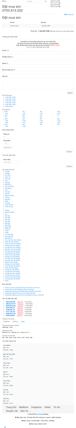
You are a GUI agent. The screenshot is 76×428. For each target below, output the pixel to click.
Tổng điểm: (6, 140)
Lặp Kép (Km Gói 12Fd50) (13, 247)
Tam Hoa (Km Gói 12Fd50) (13, 240)
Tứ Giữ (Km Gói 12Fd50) (12, 275)
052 (6, 124)
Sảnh (6, 201)
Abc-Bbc (7, 216)
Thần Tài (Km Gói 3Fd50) (12, 266)
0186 (6, 126)
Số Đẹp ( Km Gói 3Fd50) (12, 264)
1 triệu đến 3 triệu (10, 103)
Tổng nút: (6, 134)
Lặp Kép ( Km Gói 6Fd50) (12, 260)
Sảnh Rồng (8, 238)
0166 (6, 122)
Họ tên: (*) (5, 50)
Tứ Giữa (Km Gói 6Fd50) (12, 271)
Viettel (23, 321)
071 (58, 115)
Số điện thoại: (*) (7, 57)
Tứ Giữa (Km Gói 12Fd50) (12, 273)
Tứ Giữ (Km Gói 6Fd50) (12, 269)
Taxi (6, 190)
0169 (58, 122)
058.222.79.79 (10, 304)
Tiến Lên (7, 179)
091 (24, 111)
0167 (24, 122)
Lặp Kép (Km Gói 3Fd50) (12, 253)
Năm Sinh (8, 184)
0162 (6, 121)
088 (6, 111)
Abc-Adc (7, 219)
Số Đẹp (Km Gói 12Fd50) (12, 245)
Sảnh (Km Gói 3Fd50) (11, 262)
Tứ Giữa (7, 203)
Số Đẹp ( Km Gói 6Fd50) (12, 257)
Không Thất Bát (9, 212)
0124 (6, 113)
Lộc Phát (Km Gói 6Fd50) (12, 258)
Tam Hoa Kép (9, 236)
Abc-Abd (7, 218)
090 (6, 115)
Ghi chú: (5, 76)
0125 (24, 113)
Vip (6, 214)
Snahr (7, 281)
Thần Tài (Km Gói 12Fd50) (13, 244)
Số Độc (7, 210)
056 (24, 124)
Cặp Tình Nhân (9, 195)
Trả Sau (7, 171)
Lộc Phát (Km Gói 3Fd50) (12, 279)
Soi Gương (8, 188)
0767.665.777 (10, 308)
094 (41, 111)
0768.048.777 (10, 309)
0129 (58, 113)
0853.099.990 (10, 302)
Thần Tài (7, 177)
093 (24, 115)
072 (6, 117)
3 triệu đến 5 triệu (10, 104)
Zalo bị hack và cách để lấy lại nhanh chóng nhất (19, 289)
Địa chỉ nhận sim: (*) (8, 70)
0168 (41, 122)
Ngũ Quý (7, 199)
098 (58, 119)
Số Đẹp (7, 173)
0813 (58, 111)
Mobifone (15, 321)
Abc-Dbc (7, 221)
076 (24, 117)
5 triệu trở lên (9, 106)
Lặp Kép (7, 223)
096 (24, 119)
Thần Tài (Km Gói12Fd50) (12, 277)
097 (41, 119)
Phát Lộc (7, 229)
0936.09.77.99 (10, 313)
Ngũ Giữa (8, 225)
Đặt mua (20, 302)
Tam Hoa (7, 192)
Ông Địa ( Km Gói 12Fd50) (13, 249)
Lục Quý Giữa (9, 234)
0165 (58, 121)
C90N (6, 232)
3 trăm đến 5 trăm (10, 99)
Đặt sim (70, 93)
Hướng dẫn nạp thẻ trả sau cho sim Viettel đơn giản (20, 293)
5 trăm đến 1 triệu (10, 101)
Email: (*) (5, 63)
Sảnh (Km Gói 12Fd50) (12, 242)
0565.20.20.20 (10, 306)
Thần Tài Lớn (9, 207)
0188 (24, 126)
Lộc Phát (7, 175)
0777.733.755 (10, 311)
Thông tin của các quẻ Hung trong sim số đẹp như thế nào (22, 287)
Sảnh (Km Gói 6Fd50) (11, 268)
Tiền (6, 181)
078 (41, 117)
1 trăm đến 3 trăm (10, 97)
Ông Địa (7, 182)
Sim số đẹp (39, 414)
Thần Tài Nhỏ (9, 205)
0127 (41, 113)
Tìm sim (69, 152)
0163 (24, 121)
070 (41, 115)
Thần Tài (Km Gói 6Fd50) (12, 255)
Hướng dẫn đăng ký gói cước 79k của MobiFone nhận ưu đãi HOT (24, 295)
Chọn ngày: (7, 159)
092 (58, 124)
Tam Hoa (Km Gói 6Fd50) (12, 251)
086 (6, 119)
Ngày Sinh (8, 227)
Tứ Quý (7, 197)
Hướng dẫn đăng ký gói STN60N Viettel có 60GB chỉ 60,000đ (23, 291)
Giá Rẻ (7, 194)
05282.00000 (10, 315)
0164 (41, 121)
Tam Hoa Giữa (9, 186)
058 (41, 124)
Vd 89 (7, 231)
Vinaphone (7, 321)
